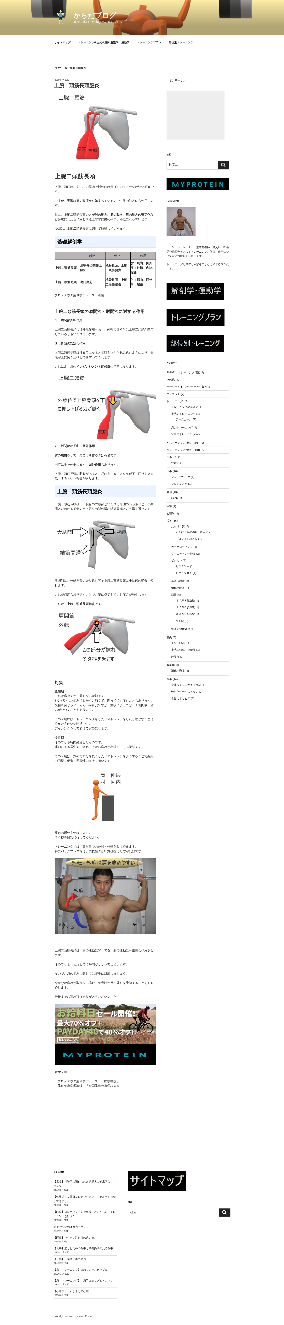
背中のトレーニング (183, 434)
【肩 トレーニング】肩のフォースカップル (81, 1269)
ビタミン (176, 560)
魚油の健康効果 (180, 628)
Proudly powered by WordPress (73, 1316)
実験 (169, 506)
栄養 (169, 520)
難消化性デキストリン (184, 691)
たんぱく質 (178, 526)
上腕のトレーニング (183, 413)
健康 (169, 492)
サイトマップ (62, 42)
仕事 (169, 471)
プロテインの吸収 (186, 538)
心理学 (171, 513)
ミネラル (172, 457)
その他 (171, 379)
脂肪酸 (180, 620)
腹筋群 (175, 656)
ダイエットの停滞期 (183, 553)
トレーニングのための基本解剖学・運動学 (103, 42)
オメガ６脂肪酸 (185, 607)
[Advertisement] (195, 115)
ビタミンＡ (182, 566)
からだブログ (94, 15)
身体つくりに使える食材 (186, 684)
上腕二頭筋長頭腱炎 (76, 85)
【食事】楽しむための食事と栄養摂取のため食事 (83, 1248)
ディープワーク (180, 477)
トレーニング (175, 401)
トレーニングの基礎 (183, 407)
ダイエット (173, 394)
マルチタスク (179, 483)
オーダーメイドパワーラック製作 (187, 386)
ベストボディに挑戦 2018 (183, 449)
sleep (174, 497)
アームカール (184, 419)
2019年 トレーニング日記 (183, 372)
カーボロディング (182, 546)
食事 (169, 679)
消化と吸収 (178, 587)
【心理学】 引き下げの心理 (71, 1291)
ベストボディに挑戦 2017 (183, 442)
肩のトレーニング (182, 427)
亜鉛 (174, 462)
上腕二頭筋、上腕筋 (183, 649)
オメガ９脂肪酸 (185, 614)
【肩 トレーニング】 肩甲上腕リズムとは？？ (83, 1280)
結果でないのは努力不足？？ (71, 1226)
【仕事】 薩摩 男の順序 (70, 1259)
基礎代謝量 (178, 580)
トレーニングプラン (149, 42)
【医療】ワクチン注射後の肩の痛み (75, 1237)
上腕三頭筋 (178, 643)
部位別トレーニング (181, 42)
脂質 (174, 594)
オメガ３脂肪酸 (185, 600)
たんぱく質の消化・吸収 (191, 532)
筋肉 (169, 637)
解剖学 (171, 665)
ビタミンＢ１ (184, 573)
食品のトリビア (180, 698)
